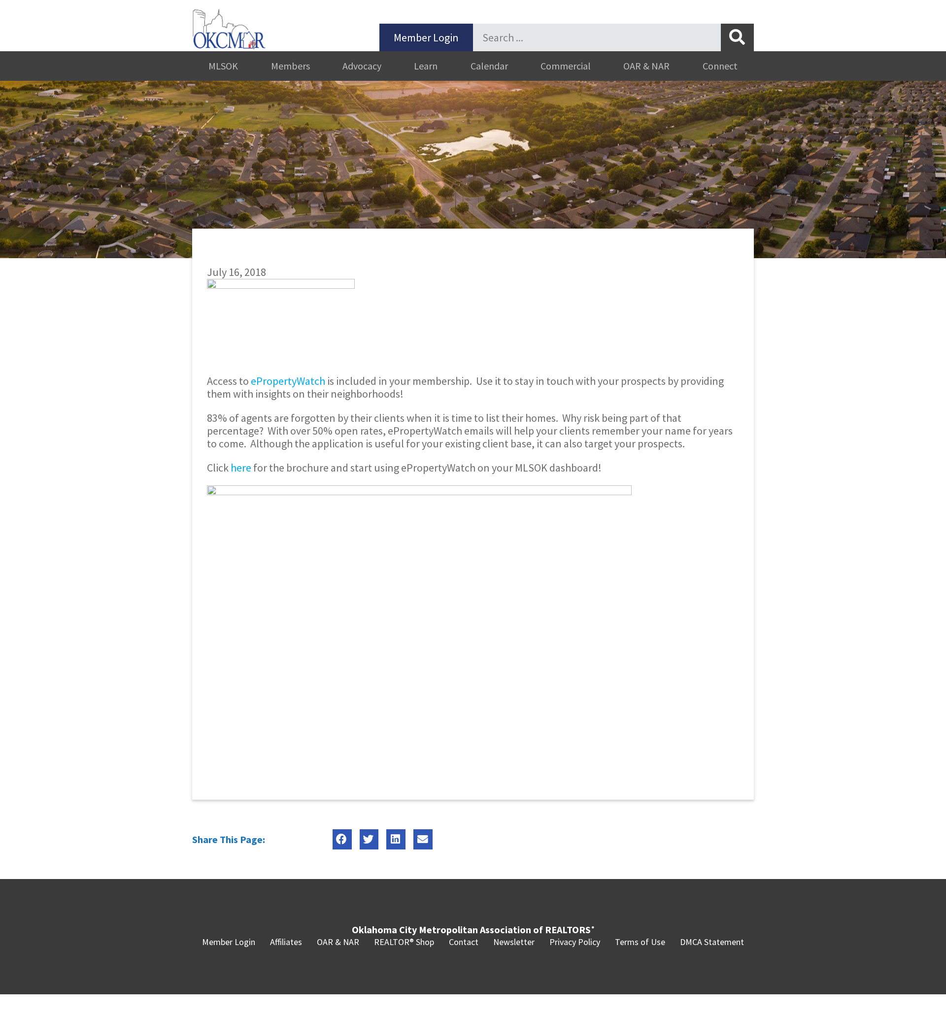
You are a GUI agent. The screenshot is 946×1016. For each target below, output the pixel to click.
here (241, 467)
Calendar (489, 66)
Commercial (566, 66)
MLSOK (223, 66)
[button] (342, 839)
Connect (720, 66)
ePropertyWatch (288, 381)
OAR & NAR (646, 66)
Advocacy (361, 66)
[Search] (737, 37)
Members (290, 66)
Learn (426, 66)
